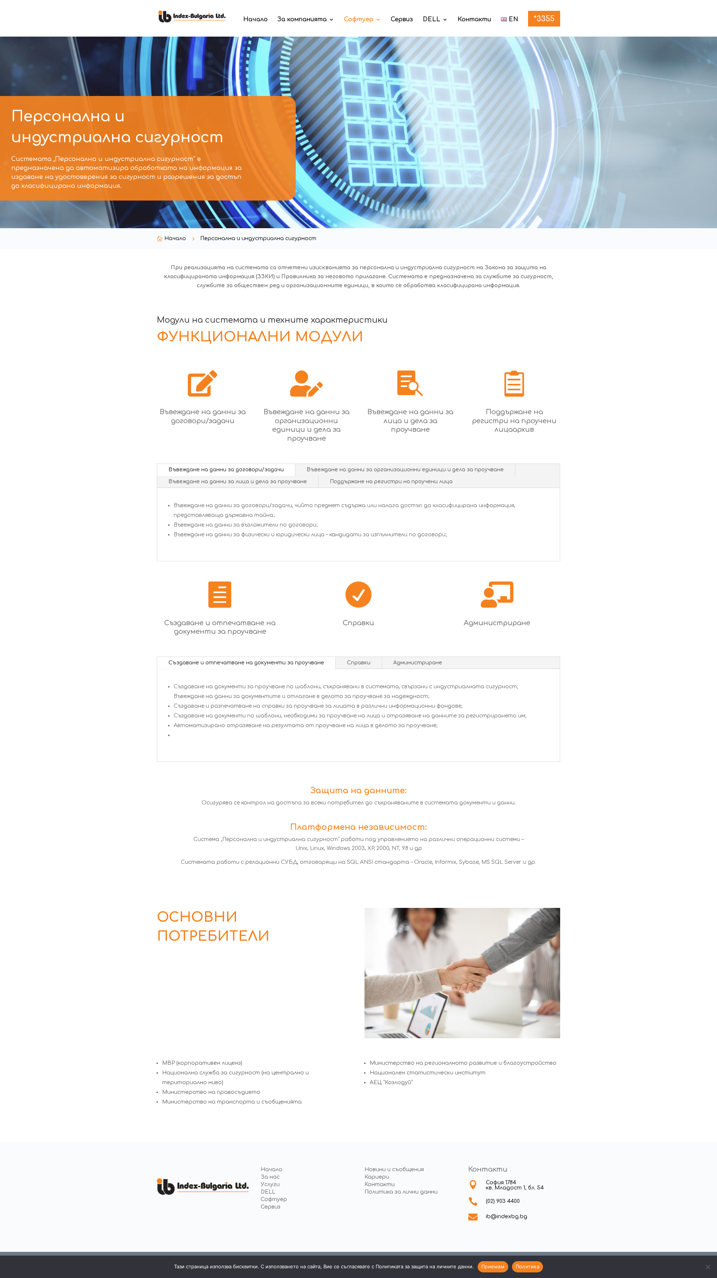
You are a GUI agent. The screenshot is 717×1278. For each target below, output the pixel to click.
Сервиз (402, 20)
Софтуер (358, 20)
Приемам (493, 1266)
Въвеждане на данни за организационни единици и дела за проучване (405, 469)
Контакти (474, 20)
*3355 (544, 19)
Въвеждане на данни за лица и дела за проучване (237, 481)
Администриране (417, 663)
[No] (707, 1267)
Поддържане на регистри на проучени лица (391, 481)
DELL (431, 20)
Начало (255, 20)
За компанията (302, 20)
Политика (527, 1266)
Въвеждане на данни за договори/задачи (226, 469)
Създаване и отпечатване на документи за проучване (246, 663)
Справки (358, 663)
